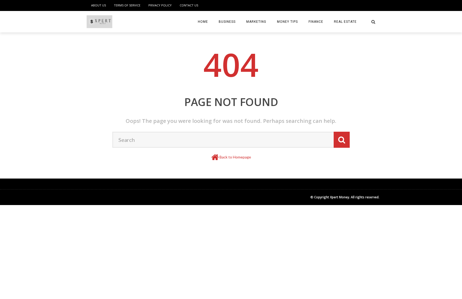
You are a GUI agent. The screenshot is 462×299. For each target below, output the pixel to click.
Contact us (189, 5)
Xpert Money (339, 197)
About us (98, 5)
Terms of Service (127, 5)
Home (203, 22)
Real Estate (345, 22)
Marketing (256, 22)
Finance (316, 22)
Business (227, 22)
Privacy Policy (160, 5)
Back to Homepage (235, 157)
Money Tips (287, 22)
